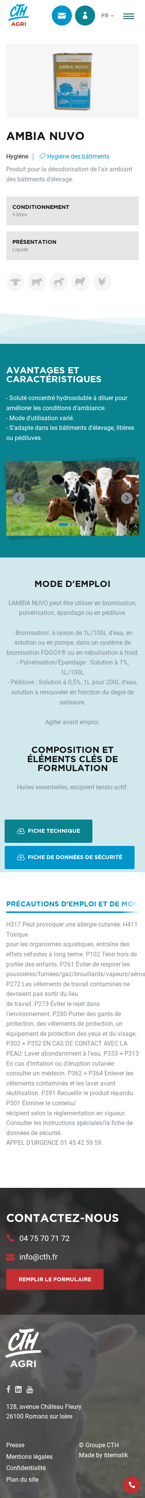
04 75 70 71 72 (44, 1238)
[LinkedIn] (18, 1389)
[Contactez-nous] (62, 15)
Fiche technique (53, 831)
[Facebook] (8, 1389)
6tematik (116, 1455)
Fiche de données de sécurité (74, 857)
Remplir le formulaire (55, 1279)
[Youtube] (29, 1389)
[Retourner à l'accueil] (18, 15)
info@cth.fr (38, 1256)
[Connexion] (85, 15)
